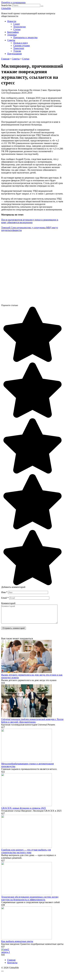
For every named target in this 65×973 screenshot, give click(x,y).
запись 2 (5, 952)
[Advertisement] (32, 269)
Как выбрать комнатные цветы (17, 941)
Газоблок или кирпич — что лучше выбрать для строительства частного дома (26, 851)
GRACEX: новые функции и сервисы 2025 (23, 808)
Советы (11, 40)
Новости (11, 21)
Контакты (12, 962)
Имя (4, 592)
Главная (11, 960)
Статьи (17, 29)
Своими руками (21, 45)
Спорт (16, 24)
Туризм (17, 51)
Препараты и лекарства (25, 37)
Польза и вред (20, 43)
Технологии (19, 26)
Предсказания (14, 53)
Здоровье (12, 34)
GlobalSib (6, 8)
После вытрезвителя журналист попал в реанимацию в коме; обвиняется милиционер (29, 221)
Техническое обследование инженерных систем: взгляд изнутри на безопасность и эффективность (29, 898)
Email (5, 598)
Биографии (13, 32)
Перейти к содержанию (13, 2)
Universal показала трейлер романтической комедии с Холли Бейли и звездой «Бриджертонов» (32, 720)
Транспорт (18, 48)
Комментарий (8, 603)
